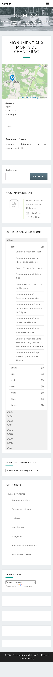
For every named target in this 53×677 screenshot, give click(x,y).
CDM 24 (7, 3)
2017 (10, 447)
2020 (10, 434)
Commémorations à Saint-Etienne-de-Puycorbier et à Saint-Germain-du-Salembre (29, 342)
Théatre (16, 518)
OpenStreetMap (32, 97)
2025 (10, 411)
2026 (10, 239)
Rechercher (11, 170)
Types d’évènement (17, 493)
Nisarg (31, 658)
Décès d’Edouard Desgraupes (29, 268)
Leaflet (22, 97)
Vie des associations (21, 554)
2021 (10, 429)
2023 (10, 420)
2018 (10, 443)
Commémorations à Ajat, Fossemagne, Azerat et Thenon (28, 356)
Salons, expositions (21, 509)
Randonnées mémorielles (24, 545)
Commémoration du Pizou (28, 251)
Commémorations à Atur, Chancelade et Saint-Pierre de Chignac (29, 308)
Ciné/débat (17, 536)
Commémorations (21, 500)
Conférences (18, 527)
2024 (10, 416)
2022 (10, 425)
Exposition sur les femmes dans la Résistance (34, 204)
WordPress (42, 655)
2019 (10, 438)
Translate (27, 585)
